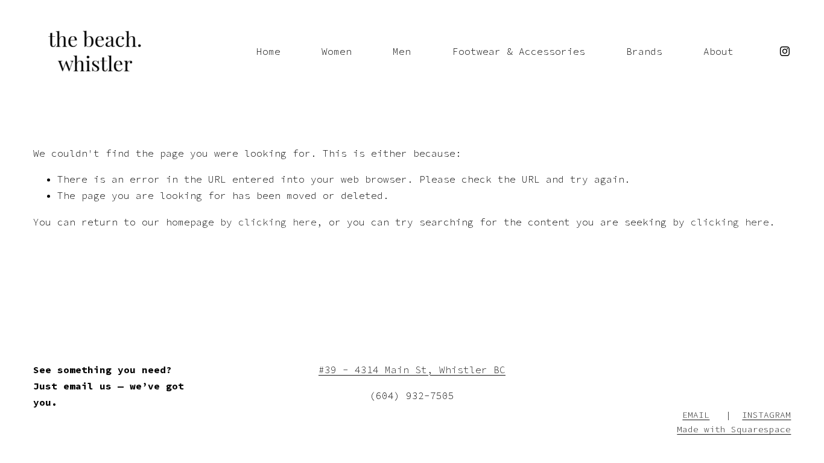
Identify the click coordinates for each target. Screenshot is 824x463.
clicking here (277, 222)
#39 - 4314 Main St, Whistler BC (412, 370)
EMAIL (695, 414)
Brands (644, 51)
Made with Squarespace (734, 429)
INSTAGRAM (766, 414)
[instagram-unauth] (785, 51)
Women (337, 51)
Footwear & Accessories (518, 51)
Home (268, 51)
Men (402, 51)
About (718, 51)
